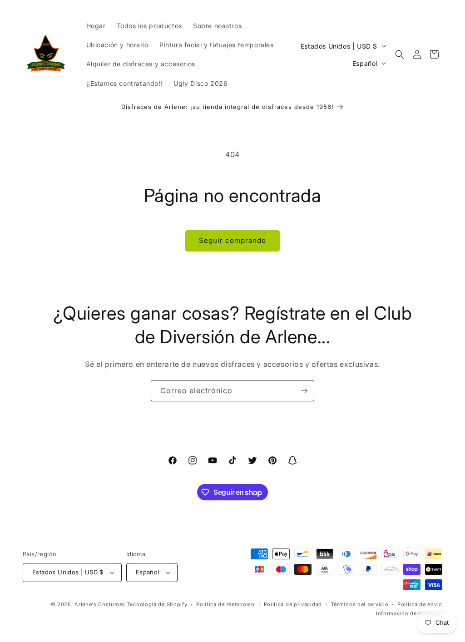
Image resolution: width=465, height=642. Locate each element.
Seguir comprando (232, 240)
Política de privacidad (293, 604)
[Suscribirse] (304, 390)
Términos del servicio (360, 604)
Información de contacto (409, 613)
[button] (400, 54)
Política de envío (419, 604)
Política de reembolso (225, 604)
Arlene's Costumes (99, 604)
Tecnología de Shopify (157, 604)
